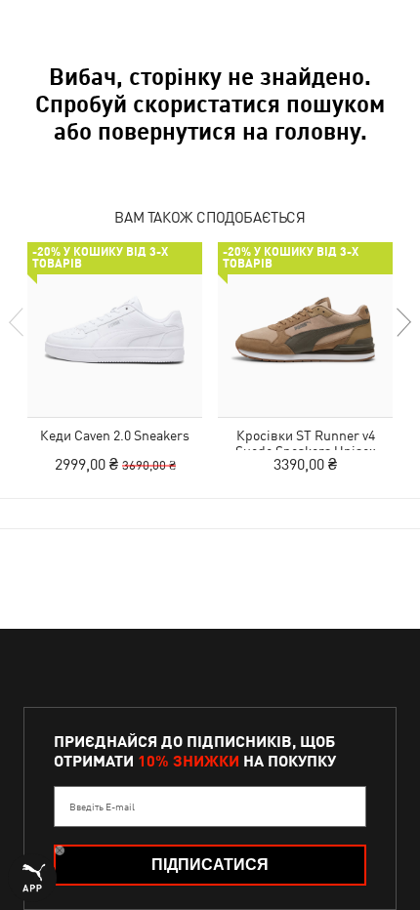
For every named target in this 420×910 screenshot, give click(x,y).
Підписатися (210, 864)
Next (402, 322)
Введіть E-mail (102, 806)
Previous (17, 322)
